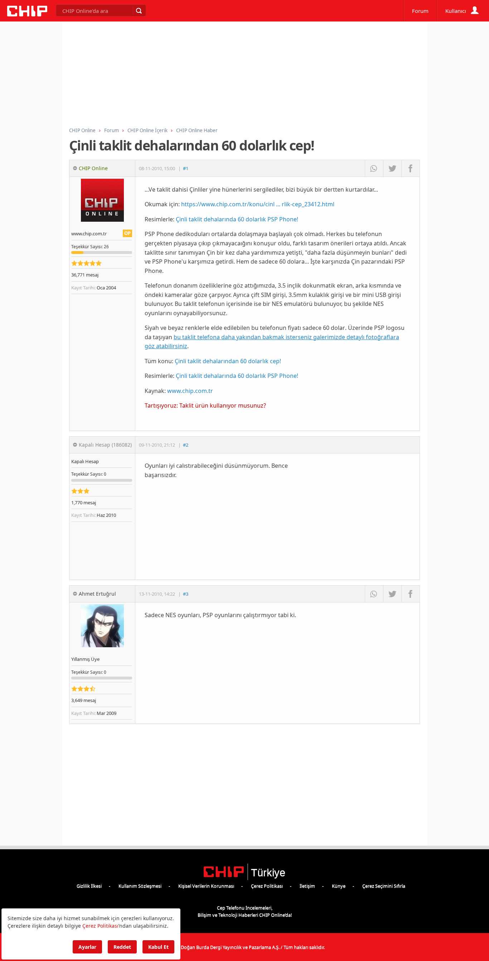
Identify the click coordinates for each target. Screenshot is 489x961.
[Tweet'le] (392, 168)
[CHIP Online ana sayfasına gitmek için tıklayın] (27, 14)
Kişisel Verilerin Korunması (206, 886)
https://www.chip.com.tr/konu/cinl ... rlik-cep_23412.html (257, 204)
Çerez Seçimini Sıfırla (383, 886)
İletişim (307, 886)
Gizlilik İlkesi (89, 886)
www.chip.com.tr (190, 391)
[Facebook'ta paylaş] (410, 168)
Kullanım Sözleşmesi (139, 886)
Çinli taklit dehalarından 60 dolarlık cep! (228, 361)
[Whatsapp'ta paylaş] (374, 168)
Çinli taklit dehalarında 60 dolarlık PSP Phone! (237, 219)
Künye (338, 886)
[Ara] (138, 10)
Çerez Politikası (267, 886)
